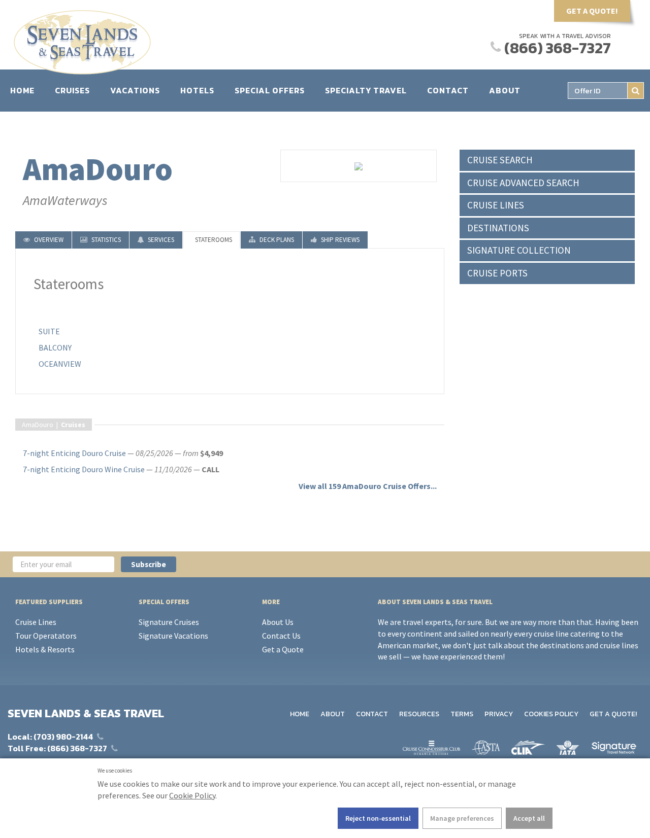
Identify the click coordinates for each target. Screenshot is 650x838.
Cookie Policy (192, 795)
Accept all (529, 818)
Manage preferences (462, 818)
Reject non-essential (378, 818)
